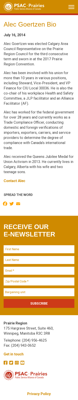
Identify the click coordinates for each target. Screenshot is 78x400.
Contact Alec (14, 181)
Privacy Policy (39, 394)
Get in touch (14, 354)
